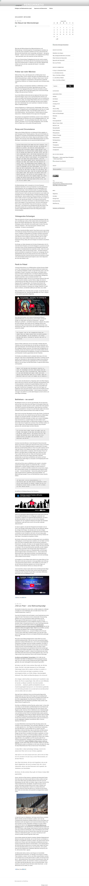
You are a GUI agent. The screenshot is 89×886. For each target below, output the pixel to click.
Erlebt (54, 106)
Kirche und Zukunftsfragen (58, 113)
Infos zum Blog (56, 108)
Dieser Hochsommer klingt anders (60, 58)
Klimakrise (55, 115)
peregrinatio (34, 4)
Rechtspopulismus (56, 140)
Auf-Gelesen (55, 99)
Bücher (51, 8)
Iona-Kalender (63, 161)
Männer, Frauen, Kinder (58, 123)
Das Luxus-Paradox (57, 62)
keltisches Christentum (57, 111)
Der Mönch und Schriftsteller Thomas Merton (25, 657)
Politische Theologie (57, 135)
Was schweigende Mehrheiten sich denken (61, 55)
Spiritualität (55, 142)
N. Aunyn (55, 70)
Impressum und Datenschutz (40, 8)
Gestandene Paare (62, 70)
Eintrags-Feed (56, 198)
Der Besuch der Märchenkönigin (27, 23)
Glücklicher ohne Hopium (58, 53)
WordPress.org (56, 203)
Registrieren (55, 193)
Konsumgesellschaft (57, 120)
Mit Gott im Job (56, 125)
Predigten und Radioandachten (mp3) (23, 8)
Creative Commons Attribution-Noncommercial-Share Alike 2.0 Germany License (62, 184)
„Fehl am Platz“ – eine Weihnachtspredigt (30, 605)
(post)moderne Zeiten (57, 94)
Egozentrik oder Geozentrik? (59, 60)
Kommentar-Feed (56, 201)
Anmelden (55, 196)
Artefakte (54, 96)
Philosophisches (56, 132)
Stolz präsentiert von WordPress (21, 881)
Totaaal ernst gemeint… (58, 147)
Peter (54, 75)
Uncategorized (56, 149)
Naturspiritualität (56, 128)
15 (72, 29)
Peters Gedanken (56, 130)
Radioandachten (56, 137)
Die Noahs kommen (59, 72)
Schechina (21, 714)
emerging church (56, 103)
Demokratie (55, 101)
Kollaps (54, 118)
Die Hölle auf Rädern (60, 75)
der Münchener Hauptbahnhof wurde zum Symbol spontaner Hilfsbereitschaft (29, 625)
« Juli (57, 38)
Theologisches (56, 145)
